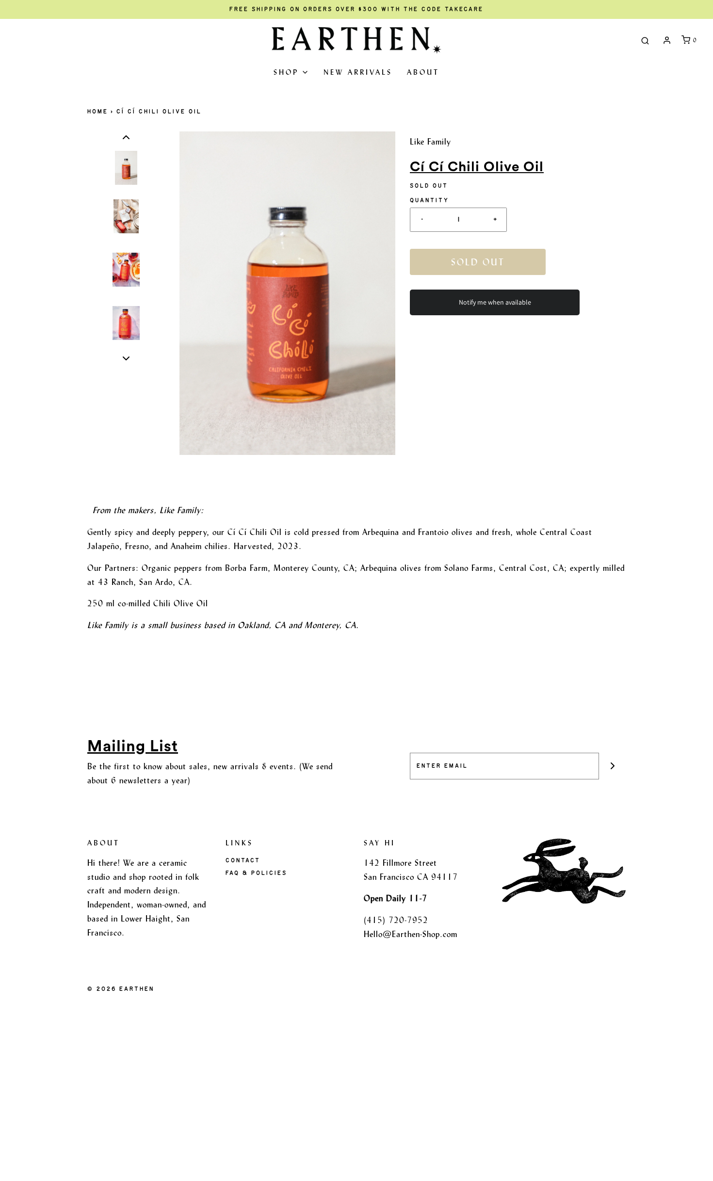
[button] (126, 137)
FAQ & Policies (256, 873)
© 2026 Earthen (120, 989)
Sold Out (478, 262)
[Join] (612, 766)
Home (97, 111)
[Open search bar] (645, 40)
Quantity (429, 200)
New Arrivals (358, 72)
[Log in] (667, 40)
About (423, 72)
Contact (243, 860)
